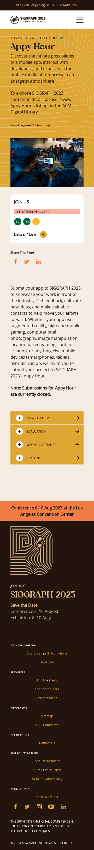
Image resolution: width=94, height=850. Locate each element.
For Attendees (47, 698)
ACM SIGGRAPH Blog (47, 779)
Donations (47, 662)
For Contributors (47, 689)
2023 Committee (47, 725)
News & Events (47, 797)
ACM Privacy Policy (47, 770)
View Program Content (26, 125)
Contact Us (47, 743)
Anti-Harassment (47, 761)
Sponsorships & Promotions (47, 653)
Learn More (25, 234)
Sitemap (47, 716)
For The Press (47, 680)
